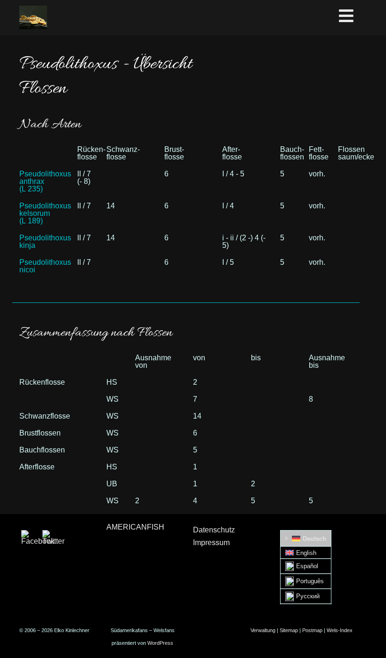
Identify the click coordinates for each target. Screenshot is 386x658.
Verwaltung (262, 630)
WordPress (160, 643)
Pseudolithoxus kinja (45, 241)
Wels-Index (340, 630)
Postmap (312, 630)
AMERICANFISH (135, 527)
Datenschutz (214, 530)
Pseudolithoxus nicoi (45, 266)
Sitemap (289, 630)
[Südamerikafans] (33, 17)
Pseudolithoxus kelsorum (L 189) (45, 213)
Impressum (211, 543)
